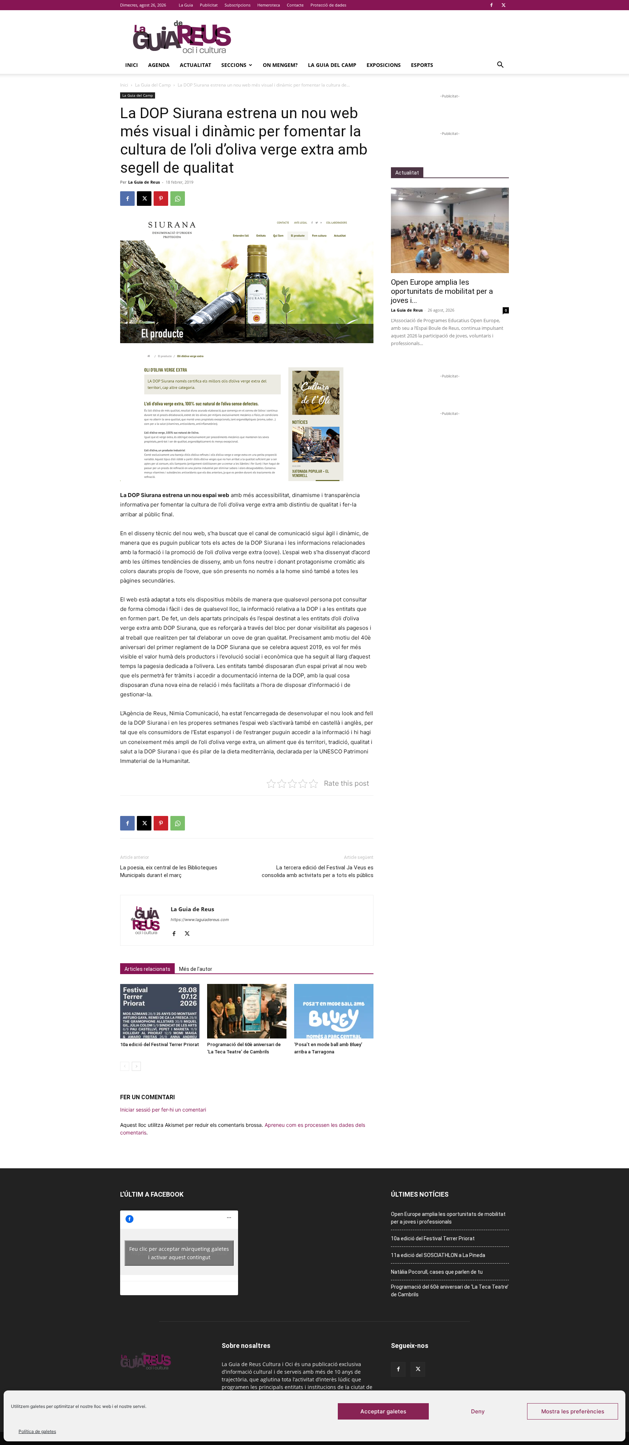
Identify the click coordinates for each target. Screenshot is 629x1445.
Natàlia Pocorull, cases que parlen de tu (437, 1272)
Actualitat (195, 64)
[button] (500, 65)
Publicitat (209, 5)
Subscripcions (237, 5)
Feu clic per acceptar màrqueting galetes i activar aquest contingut (179, 1253)
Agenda (159, 64)
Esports (422, 64)
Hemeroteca (268, 5)
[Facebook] (491, 5)
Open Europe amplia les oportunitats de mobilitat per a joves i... (442, 291)
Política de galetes (37, 1431)
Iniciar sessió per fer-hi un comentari (163, 1109)
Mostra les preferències (572, 1411)
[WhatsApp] (177, 198)
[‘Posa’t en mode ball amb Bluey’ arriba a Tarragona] (333, 1011)
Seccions (233, 64)
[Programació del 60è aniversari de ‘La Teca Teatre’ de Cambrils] (246, 1011)
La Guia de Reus (144, 182)
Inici (131, 64)
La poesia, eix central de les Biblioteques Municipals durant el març (168, 871)
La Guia (186, 5)
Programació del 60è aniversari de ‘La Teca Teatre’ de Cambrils (450, 1290)
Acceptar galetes (383, 1411)
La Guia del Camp (332, 64)
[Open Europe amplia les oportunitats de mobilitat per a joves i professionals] (450, 230)
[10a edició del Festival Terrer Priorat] (159, 1011)
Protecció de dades (328, 5)
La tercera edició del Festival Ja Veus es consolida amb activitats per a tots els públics (317, 871)
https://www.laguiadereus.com (200, 919)
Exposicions (384, 64)
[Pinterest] (161, 198)
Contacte (295, 5)
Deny (478, 1411)
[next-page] (136, 1066)
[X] (503, 5)
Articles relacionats (147, 969)
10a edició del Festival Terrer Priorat (159, 1044)
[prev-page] (124, 1066)
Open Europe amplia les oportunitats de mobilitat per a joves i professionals (448, 1218)
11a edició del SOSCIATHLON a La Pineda (438, 1255)
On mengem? (280, 64)
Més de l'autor (195, 969)
